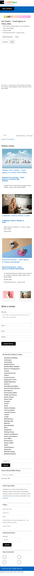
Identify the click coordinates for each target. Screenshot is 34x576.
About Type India (7, 509)
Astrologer (7, 360)
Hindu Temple (9, 397)
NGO (5, 427)
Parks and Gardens (10, 436)
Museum (7, 423)
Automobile (8, 362)
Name (3, 325)
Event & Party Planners (12, 388)
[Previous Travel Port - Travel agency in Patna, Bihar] (8, 296)
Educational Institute (11, 386)
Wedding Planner (10, 454)
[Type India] (15, 2)
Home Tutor (8, 399)
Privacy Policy (6, 526)
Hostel (6, 403)
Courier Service (9, 377)
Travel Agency (10, 139)
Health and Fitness (10, 395)
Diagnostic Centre (10, 379)
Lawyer (6, 414)
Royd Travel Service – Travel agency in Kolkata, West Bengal (15, 261)
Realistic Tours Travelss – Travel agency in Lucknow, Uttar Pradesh (14, 171)
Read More (5, 498)
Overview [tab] (5, 42)
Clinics (6, 375)
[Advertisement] (17, 63)
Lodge (6, 417)
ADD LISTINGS (7, 8)
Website (3, 337)
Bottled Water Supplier (11, 366)
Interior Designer (10, 408)
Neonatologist (9, 425)
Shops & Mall (8, 443)
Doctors (7, 384)
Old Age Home (9, 432)
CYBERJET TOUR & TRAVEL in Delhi (16, 216)
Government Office (10, 393)
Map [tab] (12, 42)
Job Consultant (9, 410)
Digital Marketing (10, 382)
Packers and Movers (11, 434)
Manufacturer (8, 419)
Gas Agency (8, 390)
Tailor (6, 445)
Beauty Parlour (9, 364)
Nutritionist (8, 430)
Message (3, 312)
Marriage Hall (8, 421)
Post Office (8, 438)
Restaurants (8, 440)
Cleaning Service (10, 373)
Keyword (5, 536)
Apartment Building (10, 358)
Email (3, 331)
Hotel (6, 406)
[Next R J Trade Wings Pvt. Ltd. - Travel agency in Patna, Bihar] (25, 296)
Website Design (9, 451)
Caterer (6, 371)
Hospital (7, 401)
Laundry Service (9, 412)
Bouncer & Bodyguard (12, 369)
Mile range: (4, 478)
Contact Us (6, 512)
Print (16, 37)
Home (4, 516)
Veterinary (7, 449)
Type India (8, 568)
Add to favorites (7, 37)
